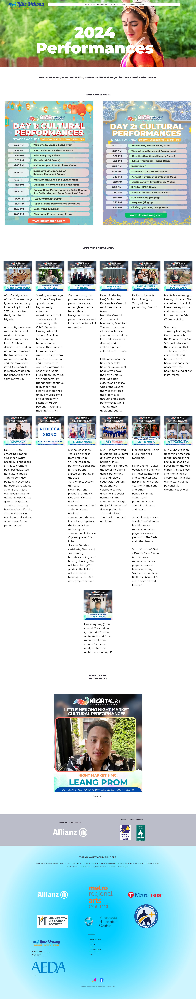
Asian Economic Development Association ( (105, 986)
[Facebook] (101, 980)
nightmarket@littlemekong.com (40, 956)
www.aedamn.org (35, 975)
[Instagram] (93, 980)
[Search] (182, 4)
